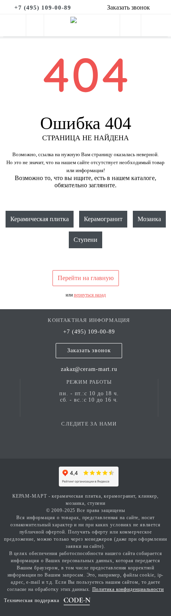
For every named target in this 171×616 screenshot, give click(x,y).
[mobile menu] (13, 25)
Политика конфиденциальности (128, 589)
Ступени (85, 239)
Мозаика (149, 219)
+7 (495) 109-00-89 (89, 332)
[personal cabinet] (130, 27)
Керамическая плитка (39, 219)
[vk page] (89, 435)
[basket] (156, 27)
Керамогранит (103, 219)
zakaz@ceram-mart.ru (89, 369)
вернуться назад (90, 295)
